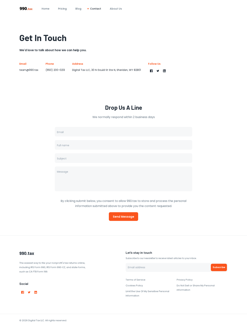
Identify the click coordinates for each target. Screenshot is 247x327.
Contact (95, 8)
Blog (78, 8)
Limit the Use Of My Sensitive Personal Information (147, 293)
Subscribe (219, 267)
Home (45, 8)
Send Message (123, 217)
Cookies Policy (134, 285)
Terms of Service (135, 279)
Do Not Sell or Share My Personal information (196, 288)
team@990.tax (28, 70)
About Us (116, 8)
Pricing (62, 8)
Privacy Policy (185, 279)
